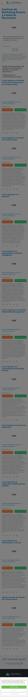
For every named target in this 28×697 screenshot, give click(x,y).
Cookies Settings (14, 694)
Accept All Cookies (14, 687)
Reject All (14, 690)
